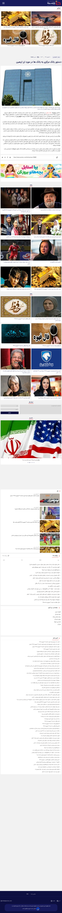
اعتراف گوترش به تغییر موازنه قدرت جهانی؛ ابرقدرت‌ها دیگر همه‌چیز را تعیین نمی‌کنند (43, 656)
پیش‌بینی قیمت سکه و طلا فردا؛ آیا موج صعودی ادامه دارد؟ (27, 549)
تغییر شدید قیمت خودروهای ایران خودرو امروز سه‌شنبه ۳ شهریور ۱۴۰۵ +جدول (44, 644)
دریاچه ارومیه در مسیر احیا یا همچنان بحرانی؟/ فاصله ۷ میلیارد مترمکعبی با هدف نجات (43, 673)
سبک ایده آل (58, 614)
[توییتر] (2, 157)
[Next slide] (59, 436)
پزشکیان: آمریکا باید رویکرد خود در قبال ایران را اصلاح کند (48, 740)
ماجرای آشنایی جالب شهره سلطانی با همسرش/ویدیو (48, 591)
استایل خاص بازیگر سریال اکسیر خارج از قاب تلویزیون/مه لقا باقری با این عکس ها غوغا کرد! (16, 210)
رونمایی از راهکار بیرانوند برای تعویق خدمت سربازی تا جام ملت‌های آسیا (46, 661)
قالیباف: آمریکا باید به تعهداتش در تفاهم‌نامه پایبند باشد (48, 767)
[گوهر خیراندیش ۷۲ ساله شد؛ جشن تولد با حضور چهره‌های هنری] (16, 385)
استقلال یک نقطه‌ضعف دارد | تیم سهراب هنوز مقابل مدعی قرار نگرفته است (45, 683)
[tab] (32, 462)
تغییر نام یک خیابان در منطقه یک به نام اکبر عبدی (51, 210)
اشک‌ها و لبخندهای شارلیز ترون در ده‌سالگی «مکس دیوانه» (18, 289)
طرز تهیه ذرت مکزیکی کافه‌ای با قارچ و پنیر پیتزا (50, 714)
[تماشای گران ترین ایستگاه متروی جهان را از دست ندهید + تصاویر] (30, 439)
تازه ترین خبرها (57, 622)
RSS (27, 894)
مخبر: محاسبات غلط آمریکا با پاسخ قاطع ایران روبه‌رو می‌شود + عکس (46, 764)
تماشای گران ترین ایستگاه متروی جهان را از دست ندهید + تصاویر (30, 460)
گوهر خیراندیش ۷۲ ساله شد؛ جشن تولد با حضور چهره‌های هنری (17, 398)
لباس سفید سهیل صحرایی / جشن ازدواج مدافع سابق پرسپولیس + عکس (16, 263)
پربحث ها (5, 556)
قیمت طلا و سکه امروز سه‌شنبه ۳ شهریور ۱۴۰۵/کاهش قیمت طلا (16, 27)
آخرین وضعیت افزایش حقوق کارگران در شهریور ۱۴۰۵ (49, 760)
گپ (59, 901)
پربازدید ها (55, 556)
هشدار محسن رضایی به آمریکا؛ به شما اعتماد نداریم (49, 745)
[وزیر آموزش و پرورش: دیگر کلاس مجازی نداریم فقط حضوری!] (50, 513)
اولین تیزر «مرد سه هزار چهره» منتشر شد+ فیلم (49, 581)
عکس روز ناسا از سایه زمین (54, 658)
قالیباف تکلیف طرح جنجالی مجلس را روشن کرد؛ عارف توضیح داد (47, 769)
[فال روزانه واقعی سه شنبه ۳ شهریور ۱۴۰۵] (16, 333)
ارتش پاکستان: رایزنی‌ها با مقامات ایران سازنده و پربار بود (48, 711)
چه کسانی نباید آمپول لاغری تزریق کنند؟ (51, 719)
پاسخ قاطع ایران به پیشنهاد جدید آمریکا (51, 570)
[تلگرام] (5, 157)
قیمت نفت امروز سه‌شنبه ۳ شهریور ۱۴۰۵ (51, 649)
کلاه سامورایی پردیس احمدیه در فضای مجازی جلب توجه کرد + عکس (45, 575)
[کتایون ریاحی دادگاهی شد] (46, 250)
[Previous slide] (3, 436)
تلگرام (54, 901)
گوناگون (58, 8)
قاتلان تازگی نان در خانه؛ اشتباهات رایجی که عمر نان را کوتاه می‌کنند (46, 690)
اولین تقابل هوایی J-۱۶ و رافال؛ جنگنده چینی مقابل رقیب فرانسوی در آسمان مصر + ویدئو (46, 27)
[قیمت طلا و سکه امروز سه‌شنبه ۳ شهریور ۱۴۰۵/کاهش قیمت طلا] (16, 18)
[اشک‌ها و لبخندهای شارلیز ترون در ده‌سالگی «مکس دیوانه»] (16, 277)
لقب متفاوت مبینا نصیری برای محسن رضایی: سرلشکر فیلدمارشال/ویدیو (46, 671)
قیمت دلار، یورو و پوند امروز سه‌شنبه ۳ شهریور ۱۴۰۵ (49, 642)
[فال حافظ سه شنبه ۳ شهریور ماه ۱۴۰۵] (46, 37)
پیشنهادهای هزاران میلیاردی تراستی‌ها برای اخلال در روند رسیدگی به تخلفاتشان (44, 728)
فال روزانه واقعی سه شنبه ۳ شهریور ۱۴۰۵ (21, 346)
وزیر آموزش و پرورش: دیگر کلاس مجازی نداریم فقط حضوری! (27, 509)
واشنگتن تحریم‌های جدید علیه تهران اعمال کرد (50, 687)
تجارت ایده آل (58, 619)
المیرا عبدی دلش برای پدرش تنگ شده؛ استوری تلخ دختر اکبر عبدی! (47, 237)
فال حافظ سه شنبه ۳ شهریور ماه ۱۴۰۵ (46, 45)
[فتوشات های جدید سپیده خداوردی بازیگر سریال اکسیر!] (46, 385)
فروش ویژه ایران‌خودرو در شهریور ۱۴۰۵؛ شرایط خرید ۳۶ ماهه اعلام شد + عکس (47, 372)
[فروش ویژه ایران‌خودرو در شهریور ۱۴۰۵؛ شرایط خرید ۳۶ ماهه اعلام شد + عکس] (46, 359)
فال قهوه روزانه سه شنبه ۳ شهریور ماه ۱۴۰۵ (15, 45)
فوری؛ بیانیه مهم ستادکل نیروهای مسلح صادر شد (49, 597)
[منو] (3, 3)
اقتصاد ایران (58, 612)
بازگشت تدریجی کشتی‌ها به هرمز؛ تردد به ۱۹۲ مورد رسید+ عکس (47, 731)
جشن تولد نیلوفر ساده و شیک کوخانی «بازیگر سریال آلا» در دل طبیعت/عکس (48, 319)
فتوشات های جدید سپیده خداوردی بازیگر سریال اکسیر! (49, 398)
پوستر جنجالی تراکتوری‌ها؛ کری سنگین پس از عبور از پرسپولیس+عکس (25, 535)
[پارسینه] (53, 3)
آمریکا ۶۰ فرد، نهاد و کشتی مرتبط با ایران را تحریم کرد (49, 733)
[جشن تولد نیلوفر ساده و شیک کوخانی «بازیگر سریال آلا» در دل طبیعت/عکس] (46, 306)
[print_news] (10, 157)
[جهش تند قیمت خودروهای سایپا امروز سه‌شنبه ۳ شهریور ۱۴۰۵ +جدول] (50, 500)
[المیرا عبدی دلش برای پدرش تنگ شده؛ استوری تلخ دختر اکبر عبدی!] (46, 224)
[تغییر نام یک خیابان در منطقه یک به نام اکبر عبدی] (46, 197)
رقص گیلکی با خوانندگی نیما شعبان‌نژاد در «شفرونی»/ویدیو (48, 654)
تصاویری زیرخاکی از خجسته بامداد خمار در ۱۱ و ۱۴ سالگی (47, 583)
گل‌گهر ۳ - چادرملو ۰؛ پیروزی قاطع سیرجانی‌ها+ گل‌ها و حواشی (47, 762)
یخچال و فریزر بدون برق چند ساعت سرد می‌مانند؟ (50, 716)
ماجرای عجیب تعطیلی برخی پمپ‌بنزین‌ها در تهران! (50, 685)
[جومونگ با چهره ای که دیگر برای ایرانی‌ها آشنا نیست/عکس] (16, 224)
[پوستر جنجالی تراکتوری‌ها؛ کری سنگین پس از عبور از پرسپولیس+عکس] (50, 539)
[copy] (57, 157)
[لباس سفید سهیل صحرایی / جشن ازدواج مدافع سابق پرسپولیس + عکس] (16, 250)
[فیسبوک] (7, 157)
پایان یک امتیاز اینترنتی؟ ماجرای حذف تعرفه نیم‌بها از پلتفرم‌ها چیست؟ (46, 675)
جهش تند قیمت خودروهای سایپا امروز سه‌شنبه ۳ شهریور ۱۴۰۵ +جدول (24, 496)
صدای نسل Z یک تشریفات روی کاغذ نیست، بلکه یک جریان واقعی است (46, 750)
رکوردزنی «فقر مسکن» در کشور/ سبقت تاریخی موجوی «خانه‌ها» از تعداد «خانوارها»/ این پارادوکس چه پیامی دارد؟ (38, 699)
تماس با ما (33, 894)
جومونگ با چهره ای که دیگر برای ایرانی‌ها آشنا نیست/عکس (18, 237)
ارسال (9, 413)
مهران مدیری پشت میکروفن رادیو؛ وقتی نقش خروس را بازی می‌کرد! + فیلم (43, 594)
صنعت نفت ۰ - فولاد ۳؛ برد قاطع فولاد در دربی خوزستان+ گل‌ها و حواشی (43, 589)
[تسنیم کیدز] (31, 171)
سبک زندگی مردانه (57, 617)
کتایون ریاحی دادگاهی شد (55, 262)
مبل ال (59, 624)
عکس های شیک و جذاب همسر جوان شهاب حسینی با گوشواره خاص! (44, 564)
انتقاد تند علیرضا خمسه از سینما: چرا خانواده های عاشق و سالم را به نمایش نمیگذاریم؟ (16, 372)
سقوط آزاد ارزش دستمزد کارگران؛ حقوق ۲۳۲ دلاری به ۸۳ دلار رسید (46, 678)
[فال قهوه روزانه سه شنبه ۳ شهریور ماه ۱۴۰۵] (16, 37)
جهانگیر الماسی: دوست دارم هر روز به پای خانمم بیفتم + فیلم (46, 578)
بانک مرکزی (48, 113)
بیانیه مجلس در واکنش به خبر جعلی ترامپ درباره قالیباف (48, 757)
